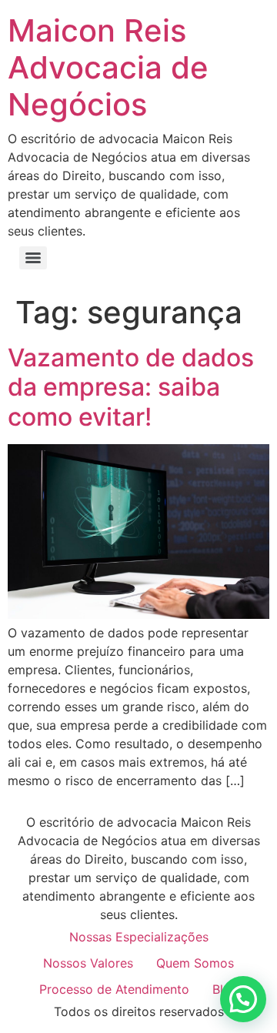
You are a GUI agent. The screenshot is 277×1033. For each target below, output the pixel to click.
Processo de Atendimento (114, 989)
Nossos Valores (88, 963)
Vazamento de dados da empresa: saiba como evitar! (131, 387)
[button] (243, 999)
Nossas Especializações (139, 936)
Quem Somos (195, 963)
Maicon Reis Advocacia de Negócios (108, 67)
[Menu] (33, 257)
